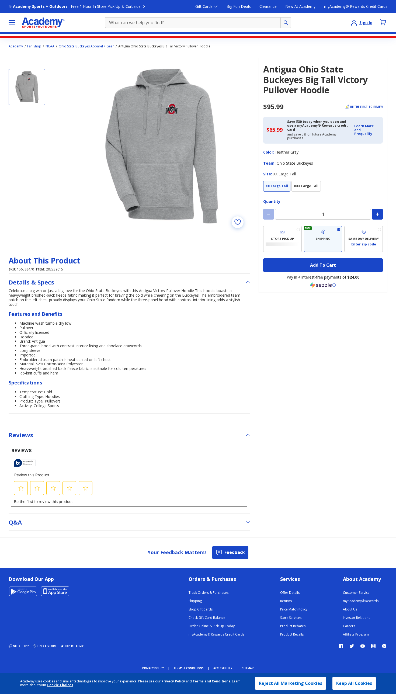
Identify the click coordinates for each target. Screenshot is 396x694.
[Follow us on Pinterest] (384, 646)
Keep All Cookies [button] (354, 683)
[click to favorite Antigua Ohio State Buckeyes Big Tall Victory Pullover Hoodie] (238, 222)
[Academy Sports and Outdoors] (43, 22)
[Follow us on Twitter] (352, 646)
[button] (367, 130)
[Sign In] (354, 22)
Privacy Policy (173, 681)
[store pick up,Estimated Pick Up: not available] (282, 239)
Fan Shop (34, 46)
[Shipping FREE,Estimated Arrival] (323, 239)
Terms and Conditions (211, 681)
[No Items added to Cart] (383, 22)
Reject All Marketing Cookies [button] (290, 683)
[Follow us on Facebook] (341, 646)
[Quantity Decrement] (268, 214)
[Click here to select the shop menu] (12, 22)
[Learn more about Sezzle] (323, 285)
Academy (16, 46)
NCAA (50, 46)
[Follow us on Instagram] (373, 646)
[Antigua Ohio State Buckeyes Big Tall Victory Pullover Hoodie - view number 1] (27, 87)
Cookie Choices (60, 685)
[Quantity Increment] (377, 214)
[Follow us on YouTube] (362, 646)
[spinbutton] (323, 214)
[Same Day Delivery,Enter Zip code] (364, 239)
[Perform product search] (285, 22)
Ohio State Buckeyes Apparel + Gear (86, 46)
